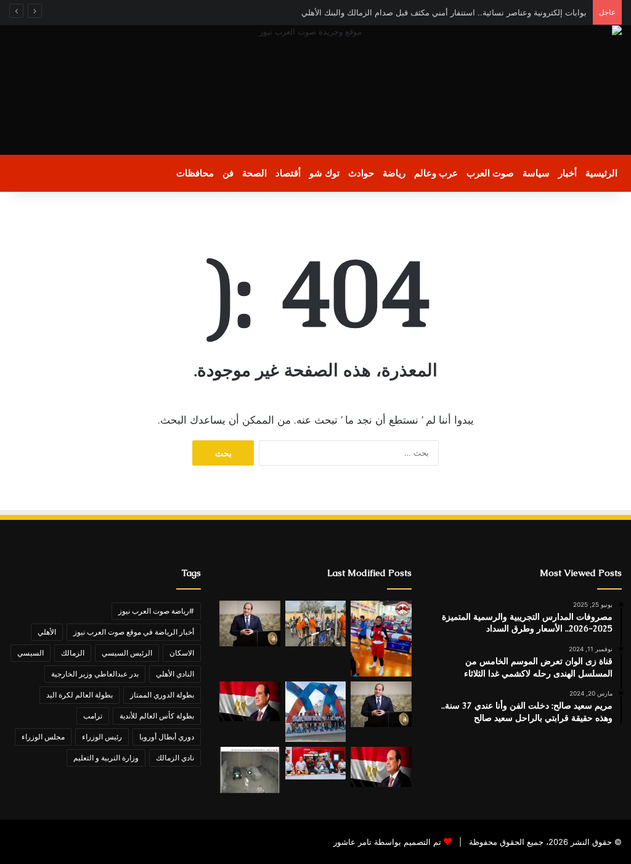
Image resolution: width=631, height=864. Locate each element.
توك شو (324, 173)
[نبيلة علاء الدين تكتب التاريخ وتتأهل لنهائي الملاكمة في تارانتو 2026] (381, 639)
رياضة (394, 173)
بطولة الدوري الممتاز (162, 694)
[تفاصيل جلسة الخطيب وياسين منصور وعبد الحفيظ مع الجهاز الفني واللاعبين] (315, 763)
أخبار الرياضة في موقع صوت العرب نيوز (133, 631)
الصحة (254, 173)
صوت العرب (490, 173)
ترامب (92, 715)
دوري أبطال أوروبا (166, 736)
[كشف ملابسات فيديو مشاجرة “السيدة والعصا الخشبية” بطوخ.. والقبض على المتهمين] (249, 769)
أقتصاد (288, 173)
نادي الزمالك (175, 757)
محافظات (195, 173)
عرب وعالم (436, 173)
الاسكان (181, 652)
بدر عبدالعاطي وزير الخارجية (95, 673)
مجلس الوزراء (43, 736)
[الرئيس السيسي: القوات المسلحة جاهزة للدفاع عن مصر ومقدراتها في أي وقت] (381, 766)
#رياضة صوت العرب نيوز (156, 610)
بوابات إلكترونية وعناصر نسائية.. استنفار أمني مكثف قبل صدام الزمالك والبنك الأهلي (444, 12)
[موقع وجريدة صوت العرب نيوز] (315, 90)
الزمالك (72, 652)
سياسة (536, 173)
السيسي (30, 652)
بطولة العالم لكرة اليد (79, 694)
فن (228, 173)
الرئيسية (601, 173)
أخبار (567, 173)
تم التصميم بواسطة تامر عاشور (387, 842)
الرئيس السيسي (127, 652)
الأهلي (47, 631)
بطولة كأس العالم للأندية (157, 715)
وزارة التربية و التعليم (106, 757)
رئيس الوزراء (102, 736)
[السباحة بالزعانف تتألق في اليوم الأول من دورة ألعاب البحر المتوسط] (315, 711)
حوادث (361, 173)
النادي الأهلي (175, 673)
